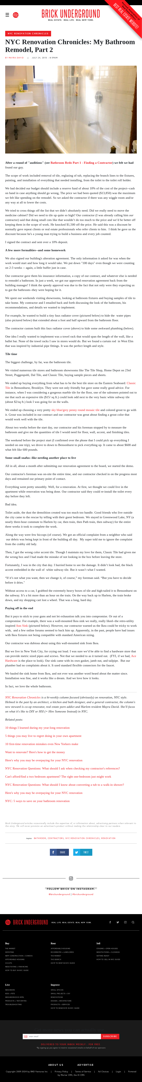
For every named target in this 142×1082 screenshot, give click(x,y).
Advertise (85, 1064)
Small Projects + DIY (60, 993)
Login (118, 1071)
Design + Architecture (61, 1001)
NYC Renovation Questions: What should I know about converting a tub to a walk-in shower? (64, 784)
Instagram (125, 922)
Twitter (118, 922)
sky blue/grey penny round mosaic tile (75, 410)
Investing (9, 952)
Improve (55, 985)
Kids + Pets (10, 993)
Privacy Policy (61, 1071)
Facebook (110, 922)
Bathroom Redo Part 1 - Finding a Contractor (81, 162)
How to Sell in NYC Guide (108, 959)
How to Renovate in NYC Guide (65, 1008)
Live (7, 985)
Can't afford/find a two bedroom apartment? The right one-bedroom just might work (58, 776)
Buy (7, 943)
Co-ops (8, 963)
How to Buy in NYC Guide (16, 970)
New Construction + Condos (19, 956)
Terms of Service (83, 1071)
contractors (56, 838)
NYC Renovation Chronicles (28, 33)
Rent (53, 943)
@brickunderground (59, 894)
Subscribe (110, 1036)
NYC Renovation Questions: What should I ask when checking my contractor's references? (62, 768)
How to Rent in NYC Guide (63, 963)
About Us (56, 1064)
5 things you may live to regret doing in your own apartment (43, 736)
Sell (98, 943)
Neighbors (10, 990)
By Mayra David (14, 58)
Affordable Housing (15, 959)
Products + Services (60, 1004)
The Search (56, 959)
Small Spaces (57, 990)
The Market (10, 948)
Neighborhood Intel (14, 997)
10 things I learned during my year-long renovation (37, 727)
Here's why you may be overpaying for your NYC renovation (43, 760)
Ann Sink (22, 625)
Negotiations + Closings (108, 952)
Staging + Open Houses (107, 948)
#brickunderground (83, 894)
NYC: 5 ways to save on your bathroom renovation (37, 801)
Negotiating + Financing (16, 967)
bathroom (40, 838)
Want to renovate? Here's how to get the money (35, 752)
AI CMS (81, 1075)
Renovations (57, 997)
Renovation (108, 838)
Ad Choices (103, 1071)
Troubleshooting (13, 1004)
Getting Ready (102, 956)
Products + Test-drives (15, 1001)
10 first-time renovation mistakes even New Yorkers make (41, 744)
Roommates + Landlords (62, 952)
